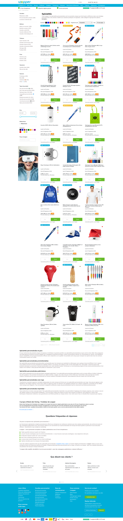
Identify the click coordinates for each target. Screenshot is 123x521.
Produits (57, 496)
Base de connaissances (60, 489)
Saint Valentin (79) (24, 40)
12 (103, 345)
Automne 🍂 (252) (24, 80)
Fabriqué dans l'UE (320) (26, 92)
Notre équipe (73, 492)
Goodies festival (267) (25, 44)
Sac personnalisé (39, 497)
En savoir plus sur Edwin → (27, 409)
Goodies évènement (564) (26, 46)
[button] (106, 471)
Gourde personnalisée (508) (27, 99)
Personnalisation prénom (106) (27, 17)
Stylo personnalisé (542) (26, 103)
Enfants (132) (23, 60)
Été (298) (22, 78)
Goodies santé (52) (24, 30)
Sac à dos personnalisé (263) (27, 90)
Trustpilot (94, 8)
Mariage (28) (23, 48)
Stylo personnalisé (40, 500)
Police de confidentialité (24, 492)
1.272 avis (101, 8)
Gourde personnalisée (41, 492)
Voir (45, 60)
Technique (58, 498)
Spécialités (25, 10)
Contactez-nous (91, 497)
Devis (55, 60)
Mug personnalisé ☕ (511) (26, 97)
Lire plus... (44, 19)
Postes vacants (74, 498)
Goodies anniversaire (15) (26, 42)
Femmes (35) (23, 58)
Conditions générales (23, 490)
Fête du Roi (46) (24, 69)
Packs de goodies (39, 506)
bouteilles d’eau (60, 444)
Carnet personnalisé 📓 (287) (27, 101)
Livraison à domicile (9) (25, 19)
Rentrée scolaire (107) (25, 28)
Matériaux (57, 494)
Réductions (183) (24, 16)
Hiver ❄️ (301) (23, 81)
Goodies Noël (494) (24, 67)
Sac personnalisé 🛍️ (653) (26, 88)
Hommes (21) (23, 57)
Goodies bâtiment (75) (25, 32)
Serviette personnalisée (41, 499)
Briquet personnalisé (40, 490)
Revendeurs (73, 499)
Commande (21, 497)
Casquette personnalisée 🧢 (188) (27, 94)
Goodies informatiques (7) (26, 34)
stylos (66, 444)
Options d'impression (60, 492)
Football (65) (23, 50)
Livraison (20, 495)
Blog (71, 494)
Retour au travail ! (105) (26, 26)
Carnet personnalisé (40, 494)
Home (19, 10)
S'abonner (101, 510)
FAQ (71, 501)
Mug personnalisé (39, 502)
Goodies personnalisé (42, 488)
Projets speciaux (39, 504)
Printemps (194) (24, 76)
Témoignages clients (75, 496)
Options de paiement (23, 494)
